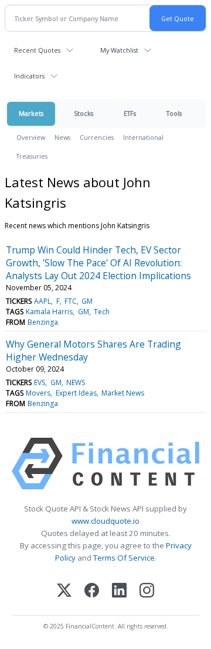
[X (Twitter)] (64, 591)
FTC (70, 301)
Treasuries (31, 156)
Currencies (97, 137)
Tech (102, 312)
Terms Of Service (124, 557)
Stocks (83, 113)
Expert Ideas (76, 393)
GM (87, 301)
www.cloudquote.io (105, 521)
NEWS (75, 382)
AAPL (42, 301)
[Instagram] (147, 591)
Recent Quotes (37, 50)
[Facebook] (92, 591)
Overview (30, 137)
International (143, 137)
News (62, 137)
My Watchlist (119, 50)
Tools (174, 113)
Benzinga (43, 322)
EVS (39, 382)
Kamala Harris (49, 312)
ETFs (130, 113)
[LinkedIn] (119, 591)
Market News (122, 393)
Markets (31, 113)
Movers (38, 393)
